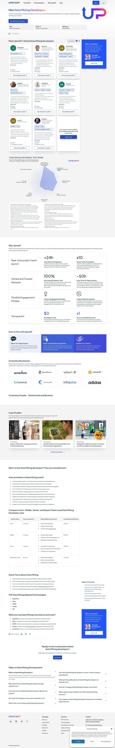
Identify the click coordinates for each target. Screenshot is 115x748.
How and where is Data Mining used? (94, 585)
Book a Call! (68, 137)
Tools (62, 733)
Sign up (96, 3)
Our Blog (44, 725)
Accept (78, 741)
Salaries (44, 730)
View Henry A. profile (44, 75)
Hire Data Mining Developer (17, 21)
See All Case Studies (56, 452)
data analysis (52, 528)
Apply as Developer (66, 727)
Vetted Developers (14, 27)
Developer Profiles (66, 730)
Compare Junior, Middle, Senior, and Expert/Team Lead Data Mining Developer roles (94, 589)
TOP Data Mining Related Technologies (95, 596)
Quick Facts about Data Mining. (93, 593)
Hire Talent (26, 3)
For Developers (39, 3)
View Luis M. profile (19, 148)
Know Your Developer (42, 27)
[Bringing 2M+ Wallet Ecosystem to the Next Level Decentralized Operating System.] (90, 434)
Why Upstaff (52, 3)
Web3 (38, 248)
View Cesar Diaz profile (67, 75)
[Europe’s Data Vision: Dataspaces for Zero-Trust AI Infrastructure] (24, 434)
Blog (61, 3)
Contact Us (45, 733)
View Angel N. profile (19, 111)
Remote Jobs (64, 719)
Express (37, 364)
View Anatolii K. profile (43, 111)
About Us (44, 719)
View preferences (106, 741)
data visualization (31, 626)
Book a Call (94, 63)
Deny (92, 741)
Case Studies (45, 722)
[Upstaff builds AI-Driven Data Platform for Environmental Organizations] (57, 434)
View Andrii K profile (67, 111)
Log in (103, 3)
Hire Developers (65, 722)
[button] (111, 729)
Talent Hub (45, 727)
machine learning (43, 586)
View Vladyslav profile (19, 75)
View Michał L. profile (43, 148)
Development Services (67, 725)
